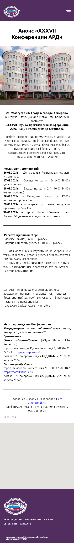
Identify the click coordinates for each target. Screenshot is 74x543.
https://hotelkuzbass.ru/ (18, 372)
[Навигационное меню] (68, 12)
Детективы (10, 524)
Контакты (25, 524)
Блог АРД (49, 520)
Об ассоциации (12, 520)
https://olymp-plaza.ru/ (25, 352)
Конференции (33, 520)
